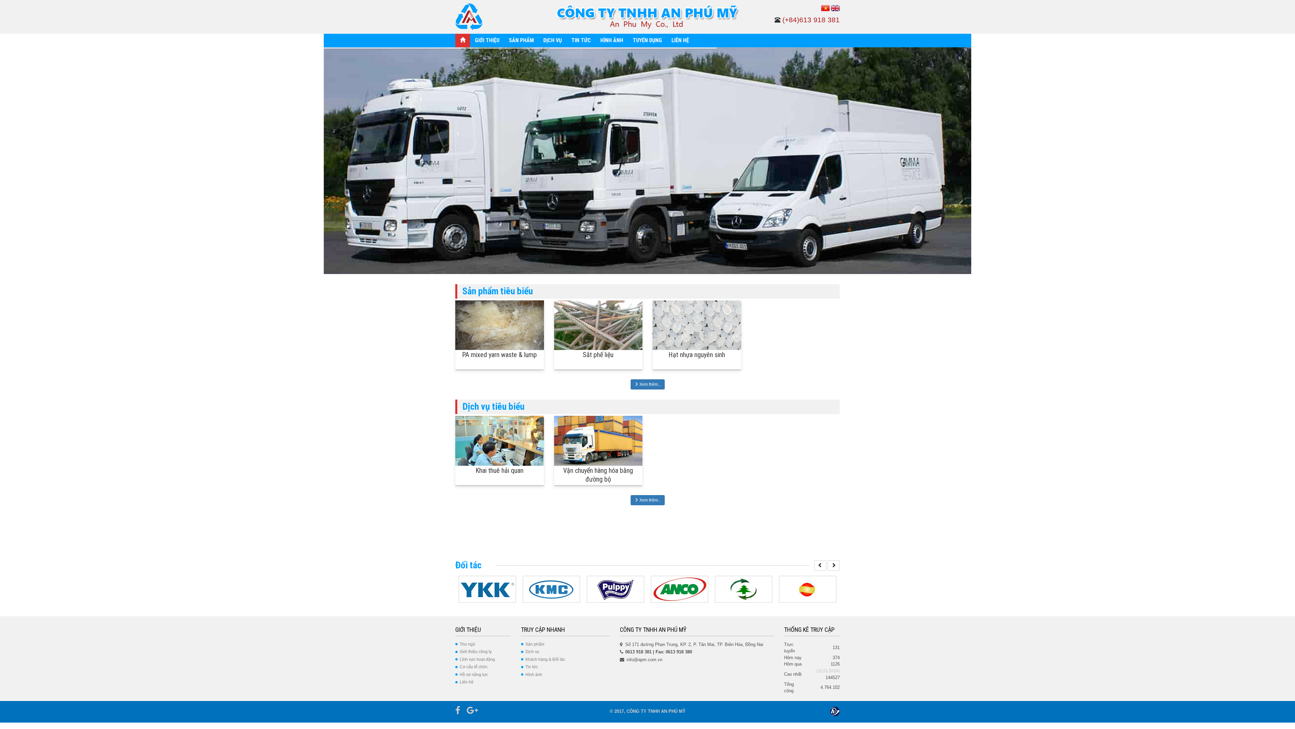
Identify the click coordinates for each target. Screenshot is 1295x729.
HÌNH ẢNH (611, 40)
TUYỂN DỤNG (647, 40)
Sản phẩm (534, 644)
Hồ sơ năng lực (474, 674)
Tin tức (531, 667)
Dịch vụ (532, 651)
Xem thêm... (649, 384)
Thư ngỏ (467, 644)
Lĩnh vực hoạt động (477, 659)
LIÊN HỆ (680, 40)
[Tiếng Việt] (825, 7)
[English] (835, 7)
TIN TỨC (581, 40)
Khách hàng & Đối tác (545, 659)
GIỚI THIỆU (487, 40)
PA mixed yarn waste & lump (499, 355)
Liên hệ (466, 682)
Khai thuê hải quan (499, 470)
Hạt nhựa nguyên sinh (696, 355)
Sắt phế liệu (598, 355)
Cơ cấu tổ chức (474, 667)
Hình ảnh (533, 674)
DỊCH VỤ (552, 40)
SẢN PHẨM (521, 40)
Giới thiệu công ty (476, 651)
